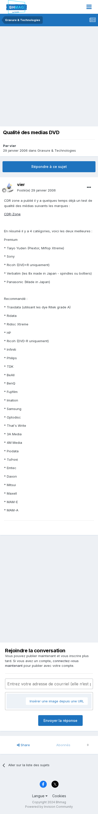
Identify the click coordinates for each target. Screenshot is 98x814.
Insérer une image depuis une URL (57, 701)
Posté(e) (36, 190)
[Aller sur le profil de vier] (9, 187)
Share (25, 745)
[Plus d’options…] (89, 187)
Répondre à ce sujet (49, 166)
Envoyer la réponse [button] (60, 720)
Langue (38, 796)
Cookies (59, 796)
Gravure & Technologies (56, 150)
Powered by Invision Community (49, 806)
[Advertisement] (49, 77)
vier (13, 146)
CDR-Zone (12, 214)
